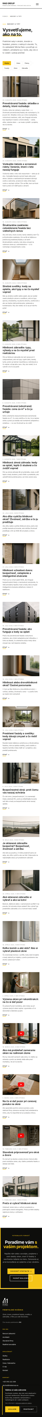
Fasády (6, 68)
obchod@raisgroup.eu (10, 1385)
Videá (18, 63)
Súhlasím (12, 1409)
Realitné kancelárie (9, 1344)
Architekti (6, 1337)
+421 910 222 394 (9, 1382)
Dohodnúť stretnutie (21, 1271)
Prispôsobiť (28, 1409)
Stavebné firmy (8, 1341)
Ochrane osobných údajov (24, 1403)
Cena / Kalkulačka (9, 1363)
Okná (15, 68)
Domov (5, 16)
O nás (5, 1367)
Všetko (6, 63)
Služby (5, 1356)
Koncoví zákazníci (9, 1333)
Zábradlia (25, 68)
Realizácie (6, 1359)
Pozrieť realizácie (21, 1278)
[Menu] (37, 4)
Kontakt (5, 1370)
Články (27, 63)
